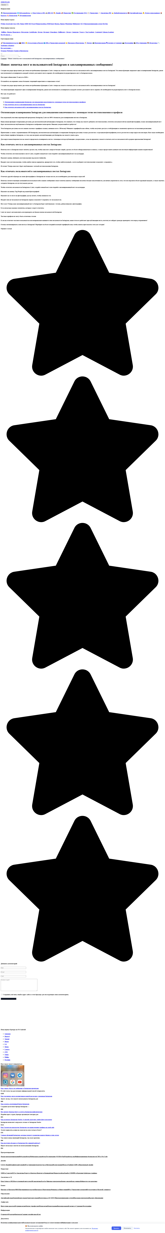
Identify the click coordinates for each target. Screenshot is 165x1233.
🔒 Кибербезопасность (119, 13)
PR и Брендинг (78, 1173)
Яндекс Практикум (13, 32)
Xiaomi (7, 1039)
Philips (7, 1057)
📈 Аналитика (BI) (104, 13)
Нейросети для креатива (88, 1181)
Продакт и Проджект (8, 1189)
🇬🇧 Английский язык (135, 13)
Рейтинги (10, 51)
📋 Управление (92, 13)
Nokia (6, 1054)
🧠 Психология (12, 15)
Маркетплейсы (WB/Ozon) (45, 24)
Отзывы (4, 51)
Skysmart (46, 32)
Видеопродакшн (62, 1206)
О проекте (4, 1214)
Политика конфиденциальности (12, 1223)
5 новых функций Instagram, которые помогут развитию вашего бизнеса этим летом (30, 1135)
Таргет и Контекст (30, 1173)
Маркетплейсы (59, 1173)
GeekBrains (33, 32)
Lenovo (7, 1049)
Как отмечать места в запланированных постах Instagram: (25, 104)
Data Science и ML (7, 1181)
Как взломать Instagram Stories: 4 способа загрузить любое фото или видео (26, 1119)
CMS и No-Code (102, 1156)
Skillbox (3, 32)
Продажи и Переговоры (43, 1189)
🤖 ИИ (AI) (49, 13)
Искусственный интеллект (22, 1181)
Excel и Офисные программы (51, 1181)
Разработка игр (69, 1156)
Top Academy (89, 32)
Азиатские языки (33, 1198)
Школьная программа (81, 1198)
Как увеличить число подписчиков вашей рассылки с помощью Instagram (26, 1096)
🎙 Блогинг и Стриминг (114, 43)
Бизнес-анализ (66, 1181)
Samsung (8, 1034)
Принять (116, 1228)
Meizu (7, 1047)
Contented (98, 32)
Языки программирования (10, 1156)
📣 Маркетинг (66, 13)
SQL (18, 24)
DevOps (105, 24)
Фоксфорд (53, 32)
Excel (34, 24)
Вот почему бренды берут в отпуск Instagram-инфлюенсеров (21, 1112)
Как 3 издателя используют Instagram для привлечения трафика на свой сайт (27, 1127)
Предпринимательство (27, 1189)
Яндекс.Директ (60, 24)
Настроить (137, 1228)
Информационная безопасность (86, 1156)
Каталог (4, 4)
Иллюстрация (57, 1165)
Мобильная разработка (38, 1156)
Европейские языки (20, 1198)
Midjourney (76, 24)
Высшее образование (96, 1198)
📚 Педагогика (152, 43)
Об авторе (11, 1214)
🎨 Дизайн (57, 13)
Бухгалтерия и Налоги (94, 1189)
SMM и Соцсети (6, 1173)
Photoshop (68, 24)
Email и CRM (68, 1173)
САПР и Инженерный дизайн (83, 1165)
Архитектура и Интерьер (44, 1165)
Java (14, 24)
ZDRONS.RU (5, 2)
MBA (17, 1189)
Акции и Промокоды (21, 51)
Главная (3, 58)
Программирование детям (93, 24)
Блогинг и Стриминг (75, 1206)
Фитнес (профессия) (32, 1206)
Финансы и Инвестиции (59, 1189)
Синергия (75, 32)
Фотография (87, 1206)
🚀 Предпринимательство (10, 43)
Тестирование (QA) (52, 1156)
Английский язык (7, 1198)
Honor (7, 1041)
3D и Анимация (30, 1165)
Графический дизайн (18, 1165)
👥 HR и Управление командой (54, 43)
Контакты (18, 1214)
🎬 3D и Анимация (140, 43)
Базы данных (75, 1181)
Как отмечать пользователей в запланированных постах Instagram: (28, 107)
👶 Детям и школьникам (151, 13)
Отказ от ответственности (53, 1223)
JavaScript (9, 24)
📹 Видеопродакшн (99, 43)
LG (6, 1044)
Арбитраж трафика (90, 1173)
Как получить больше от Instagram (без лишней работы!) (20, 1143)
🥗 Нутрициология (24, 15)
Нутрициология (20, 1206)
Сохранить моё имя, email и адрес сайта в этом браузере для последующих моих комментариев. (36, 994)
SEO (30, 24)
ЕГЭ (82, 24)
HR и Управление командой (77, 1189)
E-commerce (106, 1189)
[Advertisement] (58, 1015)
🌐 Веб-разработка (23, 13)
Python (3, 24)
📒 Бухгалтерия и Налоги (34, 43)
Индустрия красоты (8, 1206)
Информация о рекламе (70, 1223)
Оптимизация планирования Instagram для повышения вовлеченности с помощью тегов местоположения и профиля (45, 102)
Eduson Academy (108, 32)
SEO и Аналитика (18, 1173)
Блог (39, 1214)
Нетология (25, 32)
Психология (43, 1206)
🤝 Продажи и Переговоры (75, 43)
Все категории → (7, 48)
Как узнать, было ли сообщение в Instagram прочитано (20, 1088)
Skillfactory (62, 32)
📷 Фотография (127, 43)
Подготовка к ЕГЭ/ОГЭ (47, 1198)
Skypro (68, 32)
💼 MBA (22, 43)
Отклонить (127, 1228)
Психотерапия (52, 1206)
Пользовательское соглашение (33, 1223)
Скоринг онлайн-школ (29, 1214)
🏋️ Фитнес (88, 43)
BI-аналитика (36, 1181)
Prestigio (7, 1060)
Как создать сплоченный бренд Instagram (15, 1104)
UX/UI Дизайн (6, 1165)
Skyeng (39, 32)
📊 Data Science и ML (37, 13)
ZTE (6, 1052)
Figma (22, 24)
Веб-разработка (24, 1156)
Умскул (82, 32)
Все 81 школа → (6, 35)
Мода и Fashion (67, 1165)
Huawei (7, 1036)
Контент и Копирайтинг (45, 1173)
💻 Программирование (9, 13)
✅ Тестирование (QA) (79, 13)
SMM (26, 24)
